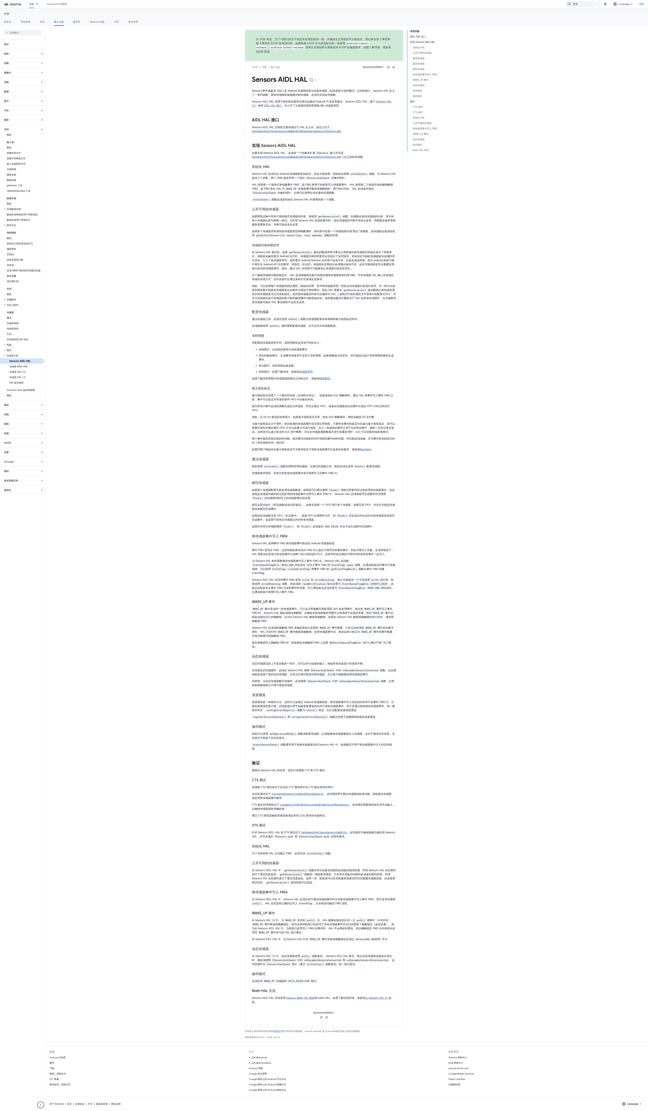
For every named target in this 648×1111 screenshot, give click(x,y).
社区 (69, 1104)
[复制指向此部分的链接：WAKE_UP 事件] (278, 602)
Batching (365, 449)
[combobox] (583, 4)
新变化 (7, 21)
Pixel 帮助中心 (456, 1062)
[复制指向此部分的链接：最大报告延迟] (273, 389)
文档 (31, 4)
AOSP (255, 67)
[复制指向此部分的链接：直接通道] (268, 695)
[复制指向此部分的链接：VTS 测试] (269, 826)
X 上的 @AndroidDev (260, 1062)
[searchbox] (22, 32)
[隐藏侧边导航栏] (40, 1105)
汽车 (116, 21)
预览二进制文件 (57, 1073)
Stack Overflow (457, 1079)
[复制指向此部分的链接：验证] (263, 763)
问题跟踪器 (454, 1084)
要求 (51, 1062)
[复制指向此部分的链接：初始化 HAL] (273, 167)
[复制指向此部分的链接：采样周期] (267, 336)
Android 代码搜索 (57, 4)
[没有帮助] (393, 67)
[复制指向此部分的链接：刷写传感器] (272, 483)
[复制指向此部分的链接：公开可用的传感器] (282, 210)
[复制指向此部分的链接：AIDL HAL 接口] (282, 120)
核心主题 (59, 21)
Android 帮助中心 (458, 1057)
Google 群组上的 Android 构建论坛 (267, 1084)
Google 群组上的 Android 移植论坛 (267, 1089)
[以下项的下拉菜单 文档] (38, 4)
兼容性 (76, 21)
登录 (641, 4)
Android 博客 (256, 1068)
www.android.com (459, 1068)
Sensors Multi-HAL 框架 (300, 998)
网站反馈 (116, 1104)
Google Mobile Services (461, 1073)
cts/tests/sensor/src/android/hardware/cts (297, 794)
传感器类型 (306, 372)
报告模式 (324, 378)
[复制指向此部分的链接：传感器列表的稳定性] (282, 246)
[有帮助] (388, 67)
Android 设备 (97, 21)
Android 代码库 (57, 1057)
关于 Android (56, 1104)
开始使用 (25, 21)
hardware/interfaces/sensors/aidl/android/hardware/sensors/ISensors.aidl (296, 131)
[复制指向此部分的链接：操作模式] (268, 727)
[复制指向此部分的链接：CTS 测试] (269, 780)
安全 (42, 21)
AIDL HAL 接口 (273, 105)
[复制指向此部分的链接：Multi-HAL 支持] (279, 991)
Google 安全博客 (258, 1073)
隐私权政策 (102, 1104)
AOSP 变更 (263, 51)
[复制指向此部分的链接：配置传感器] (272, 312)
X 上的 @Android (258, 1057)
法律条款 (80, 1104)
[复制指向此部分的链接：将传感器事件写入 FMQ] (291, 536)
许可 (90, 1104)
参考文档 (133, 21)
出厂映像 (54, 1079)
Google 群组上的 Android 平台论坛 (267, 1079)
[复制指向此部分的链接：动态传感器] (272, 657)
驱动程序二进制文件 (60, 1084)
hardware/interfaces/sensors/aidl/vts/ (324, 832)
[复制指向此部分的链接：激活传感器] (272, 459)
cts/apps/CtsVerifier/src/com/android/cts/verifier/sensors (314, 805)
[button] (20, 53)
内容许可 (278, 1031)
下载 (51, 1068)
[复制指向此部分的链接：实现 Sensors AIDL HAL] (299, 146)
